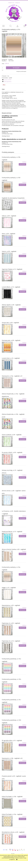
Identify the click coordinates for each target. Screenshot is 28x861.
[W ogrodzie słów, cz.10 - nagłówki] (8, 747)
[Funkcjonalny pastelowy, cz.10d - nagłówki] (8, 729)
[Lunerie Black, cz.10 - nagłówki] (8, 293)
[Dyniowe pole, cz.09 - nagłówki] (8, 347)
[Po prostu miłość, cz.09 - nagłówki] (8, 459)
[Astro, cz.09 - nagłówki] (8, 240)
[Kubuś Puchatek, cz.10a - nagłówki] (8, 821)
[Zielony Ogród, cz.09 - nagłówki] (8, 311)
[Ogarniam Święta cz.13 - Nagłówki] (8, 276)
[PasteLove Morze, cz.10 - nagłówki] (8, 538)
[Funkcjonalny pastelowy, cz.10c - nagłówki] (8, 709)
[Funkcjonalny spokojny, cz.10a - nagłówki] (8, 576)
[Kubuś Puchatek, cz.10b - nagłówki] (8, 803)
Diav (8, 76)
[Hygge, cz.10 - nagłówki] (8, 594)
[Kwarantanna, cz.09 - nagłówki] (8, 612)
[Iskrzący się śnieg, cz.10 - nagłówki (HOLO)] (8, 479)
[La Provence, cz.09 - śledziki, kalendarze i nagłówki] (8, 520)
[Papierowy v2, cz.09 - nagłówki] (8, 630)
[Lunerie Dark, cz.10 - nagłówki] (8, 365)
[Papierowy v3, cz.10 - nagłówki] (8, 647)
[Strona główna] (14, 13)
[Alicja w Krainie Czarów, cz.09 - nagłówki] (8, 556)
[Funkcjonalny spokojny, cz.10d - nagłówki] (8, 187)
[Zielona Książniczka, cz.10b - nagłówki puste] (8, 423)
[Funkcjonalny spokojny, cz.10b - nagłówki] (8, 166)
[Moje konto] (17, 26)
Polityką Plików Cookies (9, 856)
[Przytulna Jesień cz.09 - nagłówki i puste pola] (8, 785)
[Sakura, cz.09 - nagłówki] (8, 222)
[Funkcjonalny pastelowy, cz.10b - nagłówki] (8, 688)
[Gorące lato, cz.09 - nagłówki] (8, 329)
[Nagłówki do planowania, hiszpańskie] (8, 204)
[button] (3, 26)
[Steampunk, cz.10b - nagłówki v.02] (8, 765)
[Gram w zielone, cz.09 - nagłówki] (8, 441)
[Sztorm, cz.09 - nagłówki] (8, 258)
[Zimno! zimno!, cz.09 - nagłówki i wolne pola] (8, 500)
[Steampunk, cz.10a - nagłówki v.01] (8, 382)
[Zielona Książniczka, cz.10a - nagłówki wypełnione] (8, 403)
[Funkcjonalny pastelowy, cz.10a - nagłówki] (8, 668)
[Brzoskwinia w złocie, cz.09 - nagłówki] (8, 839)
